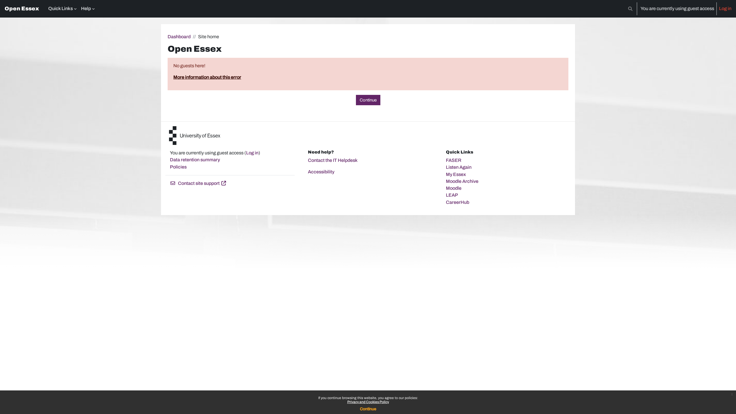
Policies (178, 166)
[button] (630, 9)
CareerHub (457, 202)
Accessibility (321, 171)
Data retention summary (195, 159)
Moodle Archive (462, 181)
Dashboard (179, 36)
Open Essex (22, 9)
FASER (453, 160)
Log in (725, 8)
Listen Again (458, 167)
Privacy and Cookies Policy (368, 402)
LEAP (452, 195)
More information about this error (207, 77)
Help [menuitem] (86, 8)
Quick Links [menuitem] (60, 8)
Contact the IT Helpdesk (333, 160)
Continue (368, 409)
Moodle (453, 188)
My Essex (456, 174)
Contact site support (199, 183)
